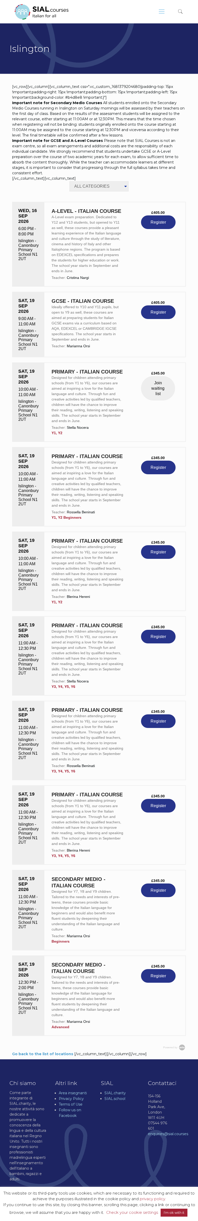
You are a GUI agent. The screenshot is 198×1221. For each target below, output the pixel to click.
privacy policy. (153, 1198)
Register (158, 222)
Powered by (170, 1047)
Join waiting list (157, 388)
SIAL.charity (115, 1093)
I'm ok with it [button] (174, 1212)
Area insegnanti (73, 1093)
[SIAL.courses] (42, 11)
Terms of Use (70, 1104)
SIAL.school (114, 1098)
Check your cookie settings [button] (132, 1212)
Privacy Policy (71, 1098)
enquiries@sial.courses (168, 1134)
